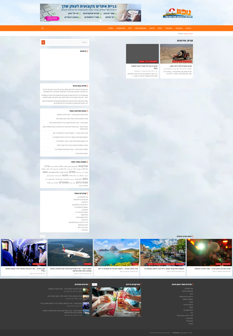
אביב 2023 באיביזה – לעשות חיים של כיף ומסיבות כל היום (70, 133)
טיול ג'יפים (78, 172)
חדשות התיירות (83, 212)
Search (43, 42)
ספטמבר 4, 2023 (217, 271)
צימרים (111, 28)
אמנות (52, 166)
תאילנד (49, 183)
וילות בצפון (55, 169)
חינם (83, 172)
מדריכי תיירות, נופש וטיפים (80, 222)
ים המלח (86, 175)
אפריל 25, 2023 (78, 273)
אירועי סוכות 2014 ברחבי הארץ (181, 66)
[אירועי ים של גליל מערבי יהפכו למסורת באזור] (142, 54)
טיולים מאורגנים (54, 172)
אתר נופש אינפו (178, 69)
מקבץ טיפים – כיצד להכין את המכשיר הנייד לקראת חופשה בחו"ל (68, 123)
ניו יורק (46, 179)
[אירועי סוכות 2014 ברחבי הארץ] (176, 54)
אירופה (56, 166)
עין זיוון (71, 183)
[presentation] (41, 236)
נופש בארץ (179, 28)
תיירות (85, 185)
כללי (147, 61)
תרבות (81, 186)
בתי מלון (85, 169)
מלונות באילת (58, 176)
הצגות (86, 210)
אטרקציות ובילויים (140, 28)
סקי (74, 183)
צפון (52, 183)
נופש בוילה (66, 179)
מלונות (65, 175)
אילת (61, 166)
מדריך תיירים (72, 176)
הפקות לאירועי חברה (81, 153)
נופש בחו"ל (168, 28)
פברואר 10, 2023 (124, 271)
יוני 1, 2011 (154, 71)
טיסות (45, 172)
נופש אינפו (176, 333)
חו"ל (51, 169)
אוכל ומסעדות (120, 28)
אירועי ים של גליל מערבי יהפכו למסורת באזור (144, 67)
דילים (130, 28)
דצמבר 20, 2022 (126, 315)
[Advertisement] (64, 66)
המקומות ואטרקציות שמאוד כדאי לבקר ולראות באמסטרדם (70, 137)
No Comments (168, 69)
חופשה (47, 169)
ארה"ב (47, 166)
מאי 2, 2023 (33, 273)
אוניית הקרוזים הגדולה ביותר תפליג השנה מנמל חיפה (72, 119)
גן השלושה (79, 169)
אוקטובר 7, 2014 (187, 69)
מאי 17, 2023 (78, 299)
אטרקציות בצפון (73, 166)
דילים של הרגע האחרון (81, 205)
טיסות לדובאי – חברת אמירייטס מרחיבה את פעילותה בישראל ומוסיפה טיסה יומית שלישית (70, 269)
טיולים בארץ (64, 172)
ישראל (77, 175)
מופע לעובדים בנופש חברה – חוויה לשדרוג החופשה (72, 114)
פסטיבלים (64, 182)
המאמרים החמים (83, 207)
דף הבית (188, 28)
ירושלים (82, 176)
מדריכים (152, 28)
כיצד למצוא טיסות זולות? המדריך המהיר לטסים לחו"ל (72, 141)
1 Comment (137, 71)
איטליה (65, 166)
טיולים (160, 28)
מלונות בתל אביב (50, 176)
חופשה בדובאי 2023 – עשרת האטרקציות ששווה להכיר (71, 149)
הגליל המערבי (62, 169)
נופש (85, 179)
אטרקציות (83, 166)
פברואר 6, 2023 (171, 271)
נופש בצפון (52, 179)
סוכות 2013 (82, 182)
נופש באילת (78, 179)
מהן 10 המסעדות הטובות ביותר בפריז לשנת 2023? (72, 145)
